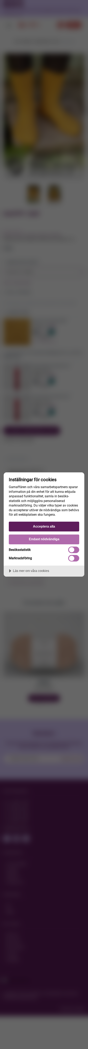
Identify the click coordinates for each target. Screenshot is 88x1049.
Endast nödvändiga (44, 539)
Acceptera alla (44, 526)
